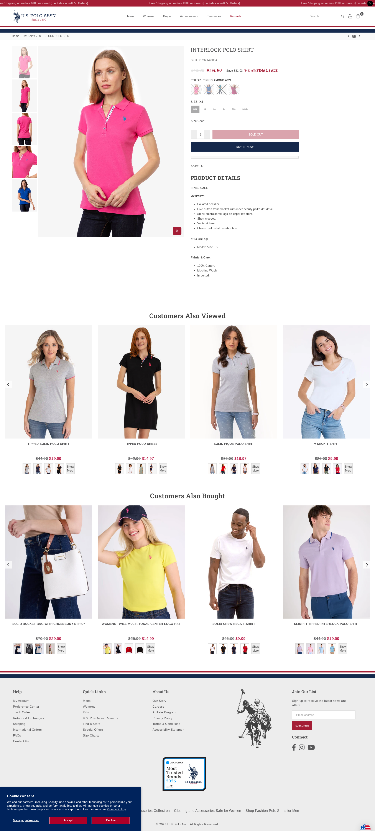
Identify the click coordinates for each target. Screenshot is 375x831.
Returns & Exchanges (28, 718)
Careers (158, 706)
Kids (86, 712)
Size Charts (91, 735)
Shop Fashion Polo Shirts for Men (272, 811)
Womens (89, 706)
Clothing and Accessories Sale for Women (207, 811)
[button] (7, 384)
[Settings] (350, 16)
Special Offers (93, 729)
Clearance (213, 16)
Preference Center (26, 706)
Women (148, 16)
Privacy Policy (116, 809)
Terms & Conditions (166, 723)
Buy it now (244, 147)
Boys (166, 16)
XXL (245, 109)
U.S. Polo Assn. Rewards (100, 718)
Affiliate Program (164, 712)
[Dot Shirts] (354, 36)
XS (195, 109)
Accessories (188, 16)
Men (130, 16)
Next (180, 141)
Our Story (159, 700)
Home (15, 36)
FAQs (17, 735)
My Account (21, 700)
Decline (110, 820)
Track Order (21, 712)
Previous (41, 141)
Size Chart (198, 120)
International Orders (27, 729)
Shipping (19, 723)
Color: (211, 80)
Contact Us (21, 741)
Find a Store (91, 723)
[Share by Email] (202, 166)
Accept (68, 820)
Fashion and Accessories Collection (141, 811)
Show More (70, 468)
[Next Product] (360, 36)
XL (234, 109)
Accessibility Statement (169, 729)
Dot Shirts (29, 36)
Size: (197, 101)
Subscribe (302, 725)
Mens (87, 700)
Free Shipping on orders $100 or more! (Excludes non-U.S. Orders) (185, 3)
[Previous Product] (348, 36)
